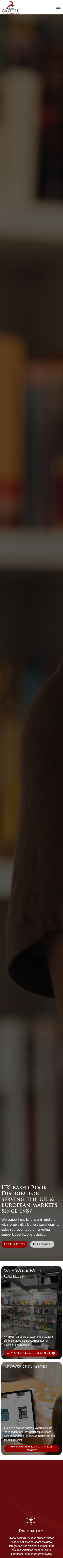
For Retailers (42, 1244)
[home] (10, 7)
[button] (57, 7)
